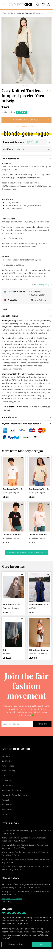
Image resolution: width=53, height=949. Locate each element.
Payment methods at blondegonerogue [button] (21, 423)
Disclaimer (6, 804)
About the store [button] (9, 417)
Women (5, 13)
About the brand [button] (9, 316)
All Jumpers (38, 13)
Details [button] (5, 309)
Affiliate (5, 814)
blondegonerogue (44, 284)
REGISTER (42, 724)
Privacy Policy (7, 800)
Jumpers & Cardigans (21, 13)
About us (5, 756)
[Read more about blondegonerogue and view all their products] (26, 134)
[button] (24, 142)
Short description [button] (10, 158)
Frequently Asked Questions (14, 795)
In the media (7, 780)
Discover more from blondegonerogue (26, 552)
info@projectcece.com (11, 898)
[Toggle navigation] (4, 4)
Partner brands (8, 771)
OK (41, 944)
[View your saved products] (43, 4)
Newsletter (6, 809)
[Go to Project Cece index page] (21, 5)
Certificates (6, 761)
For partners (7, 785)
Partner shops (7, 766)
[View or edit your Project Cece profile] (49, 4)
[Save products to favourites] (49, 91)
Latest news (7, 775)
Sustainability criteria (11, 790)
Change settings (15, 944)
